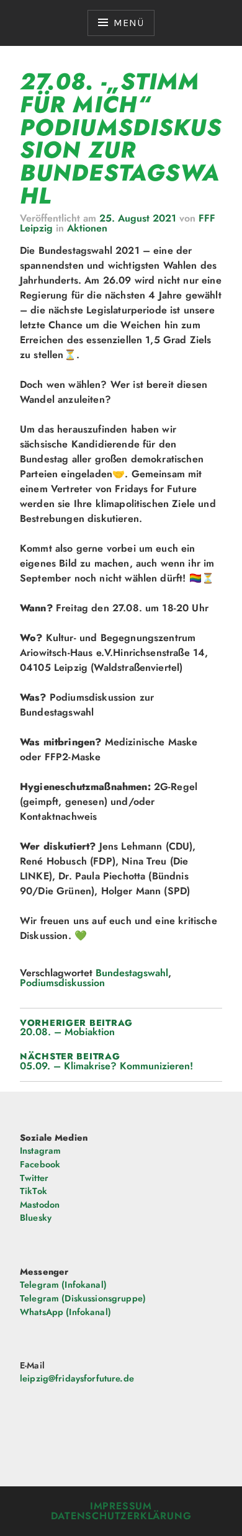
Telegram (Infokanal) (63, 1284)
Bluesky (36, 1217)
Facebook (40, 1164)
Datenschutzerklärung (121, 1516)
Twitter (34, 1178)
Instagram (40, 1150)
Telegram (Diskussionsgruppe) (83, 1298)
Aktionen (87, 228)
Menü (128, 23)
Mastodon (40, 1204)
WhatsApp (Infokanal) (65, 1312)
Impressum (121, 1506)
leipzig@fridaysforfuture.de (77, 1378)
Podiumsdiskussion (62, 983)
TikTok (33, 1191)
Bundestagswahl (132, 973)
